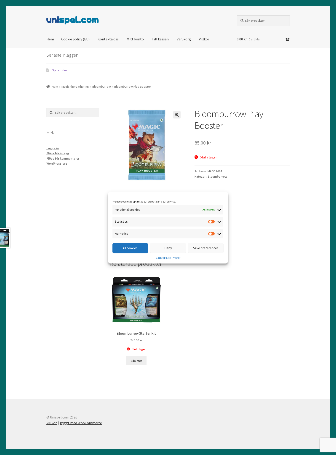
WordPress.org (56, 163)
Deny (168, 248)
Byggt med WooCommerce (81, 423)
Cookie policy (163, 258)
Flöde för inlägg (57, 153)
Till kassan (160, 39)
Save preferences (206, 248)
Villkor (176, 258)
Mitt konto (135, 39)
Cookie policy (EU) (75, 39)
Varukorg (184, 39)
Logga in (52, 148)
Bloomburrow (101, 86)
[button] (177, 114)
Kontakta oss (108, 39)
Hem (50, 39)
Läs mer (136, 361)
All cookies (130, 248)
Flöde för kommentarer (62, 158)
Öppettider (59, 70)
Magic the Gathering (75, 86)
